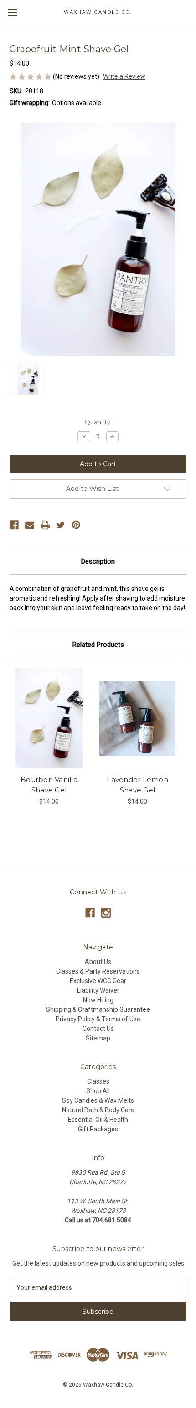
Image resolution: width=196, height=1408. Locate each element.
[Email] (29, 525)
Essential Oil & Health (98, 1119)
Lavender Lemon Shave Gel (137, 784)
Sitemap (98, 1038)
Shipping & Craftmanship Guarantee (98, 1009)
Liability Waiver (98, 990)
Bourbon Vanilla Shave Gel (49, 784)
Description (98, 561)
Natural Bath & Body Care (98, 1110)
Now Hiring (98, 1000)
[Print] (45, 525)
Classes (98, 1081)
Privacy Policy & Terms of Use (98, 1019)
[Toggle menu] (12, 12)
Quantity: (98, 421)
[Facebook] (14, 525)
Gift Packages (98, 1129)
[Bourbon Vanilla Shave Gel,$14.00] (49, 718)
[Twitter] (60, 525)
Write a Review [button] (124, 76)
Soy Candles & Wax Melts (98, 1100)
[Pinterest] (76, 525)
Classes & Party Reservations (98, 971)
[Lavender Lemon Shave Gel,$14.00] (137, 718)
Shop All (98, 1091)
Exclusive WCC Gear (98, 980)
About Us (98, 961)
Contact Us (98, 1028)
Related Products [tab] (98, 645)
